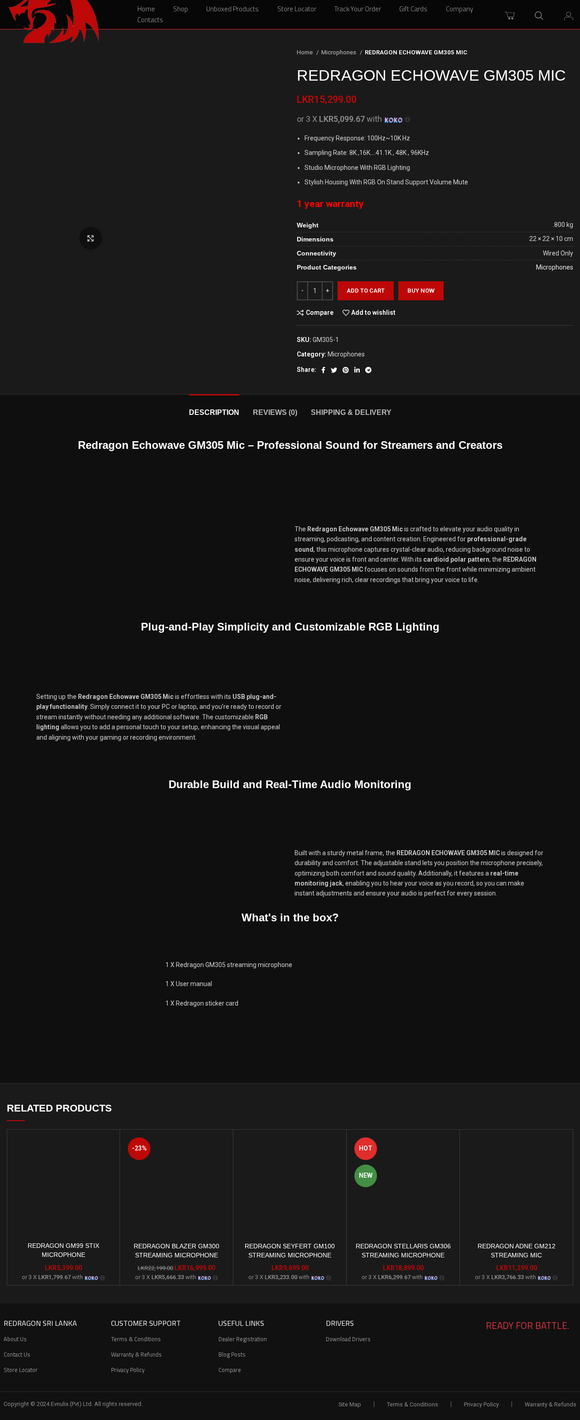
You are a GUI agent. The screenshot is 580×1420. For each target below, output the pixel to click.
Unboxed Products (232, 9)
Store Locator (296, 9)
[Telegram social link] (368, 370)
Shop (180, 9)
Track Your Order (357, 9)
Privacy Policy (128, 1369)
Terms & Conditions (136, 1338)
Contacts (150, 19)
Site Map (349, 1404)
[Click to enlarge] (90, 238)
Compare (229, 1369)
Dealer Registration (242, 1338)
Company (459, 9)
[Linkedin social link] (357, 370)
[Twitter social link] (334, 370)
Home (146, 9)
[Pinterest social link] (346, 370)
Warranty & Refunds (136, 1354)
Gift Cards (413, 9)
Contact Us (17, 1354)
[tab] (214, 408)
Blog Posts (232, 1354)
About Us (15, 1338)
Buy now (421, 290)
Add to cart (366, 290)
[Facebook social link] (323, 370)
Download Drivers (348, 1338)
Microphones (339, 52)
